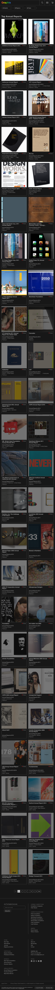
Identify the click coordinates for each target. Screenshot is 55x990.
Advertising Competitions (36, 917)
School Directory (7, 962)
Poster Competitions (35, 913)
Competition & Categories (36, 906)
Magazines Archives (8, 947)
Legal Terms (4, 983)
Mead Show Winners (8, 973)
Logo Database (34, 924)
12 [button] (36, 891)
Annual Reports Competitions (10, 970)
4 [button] (26, 891)
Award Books (7, 943)
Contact (32, 947)
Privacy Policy (14, 983)
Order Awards (34, 907)
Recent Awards (34, 930)
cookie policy (21, 988)
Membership (34, 943)
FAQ (32, 945)
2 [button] (21, 891)
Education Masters (8, 964)
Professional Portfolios (9, 954)
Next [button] (39, 891)
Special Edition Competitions (37, 920)
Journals (6, 945)
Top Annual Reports (8, 971)
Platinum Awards (34, 931)
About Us (33, 941)
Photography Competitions (37, 919)
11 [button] (33, 891)
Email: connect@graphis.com (37, 954)
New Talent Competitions (9, 960)
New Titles (6, 941)
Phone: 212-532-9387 (36, 953)
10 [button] (31, 891)
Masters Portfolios (8, 953)
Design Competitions (35, 915)
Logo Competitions (35, 922)
